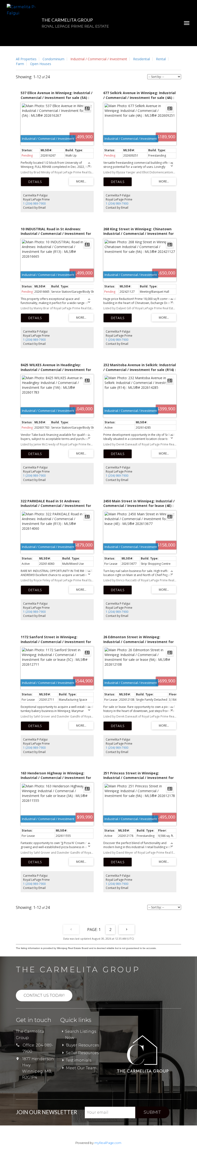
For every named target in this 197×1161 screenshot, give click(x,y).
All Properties (26, 59)
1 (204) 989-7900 (34, 203)
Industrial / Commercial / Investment (98, 59)
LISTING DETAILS (35, 181)
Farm (20, 63)
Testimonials (78, 1060)
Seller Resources (82, 1053)
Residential (141, 59)
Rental (161, 59)
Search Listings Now (80, 1034)
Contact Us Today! (44, 995)
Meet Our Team (81, 1068)
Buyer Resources (82, 1045)
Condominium (53, 59)
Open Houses (40, 63)
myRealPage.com (107, 1143)
